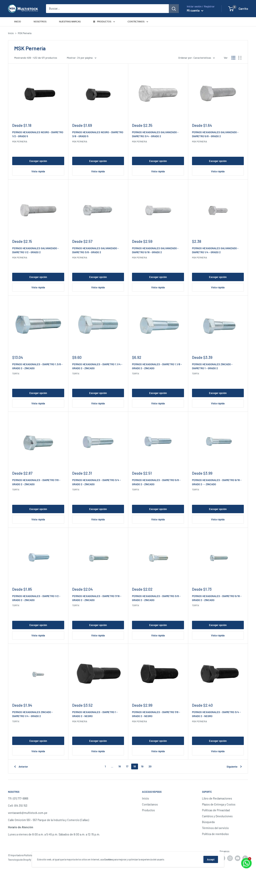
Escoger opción (38, 161)
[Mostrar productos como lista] (240, 58)
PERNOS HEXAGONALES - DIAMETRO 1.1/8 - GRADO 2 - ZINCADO (157, 366)
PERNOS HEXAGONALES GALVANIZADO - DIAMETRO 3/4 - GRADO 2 (155, 134)
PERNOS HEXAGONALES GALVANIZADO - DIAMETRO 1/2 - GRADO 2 (35, 250)
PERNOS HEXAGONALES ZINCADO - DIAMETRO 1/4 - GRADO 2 (32, 714)
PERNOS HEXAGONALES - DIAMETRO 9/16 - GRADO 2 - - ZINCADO (216, 482)
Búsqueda (208, 822)
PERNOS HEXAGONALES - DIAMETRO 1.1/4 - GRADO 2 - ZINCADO (97, 366)
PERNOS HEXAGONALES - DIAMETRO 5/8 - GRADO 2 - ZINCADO (156, 482)
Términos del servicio (215, 828)
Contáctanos (150, 804)
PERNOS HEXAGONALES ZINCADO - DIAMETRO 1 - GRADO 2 (212, 366)
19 (142, 766)
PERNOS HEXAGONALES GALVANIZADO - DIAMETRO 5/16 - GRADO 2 (155, 250)
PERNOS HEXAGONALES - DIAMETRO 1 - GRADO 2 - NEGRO (95, 714)
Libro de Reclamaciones (217, 798)
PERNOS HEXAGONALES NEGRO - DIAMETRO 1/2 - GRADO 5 (37, 134)
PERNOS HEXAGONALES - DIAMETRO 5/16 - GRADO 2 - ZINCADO (216, 598)
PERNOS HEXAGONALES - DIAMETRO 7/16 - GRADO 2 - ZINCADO (96, 598)
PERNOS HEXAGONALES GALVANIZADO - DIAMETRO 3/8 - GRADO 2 (95, 250)
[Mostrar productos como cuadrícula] (233, 58)
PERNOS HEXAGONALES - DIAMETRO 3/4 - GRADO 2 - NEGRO (216, 714)
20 (150, 766)
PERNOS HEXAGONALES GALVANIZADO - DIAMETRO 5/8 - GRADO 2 (215, 134)
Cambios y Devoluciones (217, 816)
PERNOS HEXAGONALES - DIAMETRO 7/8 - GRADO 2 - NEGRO (156, 714)
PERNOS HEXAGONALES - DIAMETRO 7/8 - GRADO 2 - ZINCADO (36, 482)
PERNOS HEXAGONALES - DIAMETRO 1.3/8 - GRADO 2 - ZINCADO (37, 366)
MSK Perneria (19, 141)
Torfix (15, 373)
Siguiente (232, 766)
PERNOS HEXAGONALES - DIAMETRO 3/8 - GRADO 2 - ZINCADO (156, 598)
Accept (210, 859)
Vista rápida (38, 171)
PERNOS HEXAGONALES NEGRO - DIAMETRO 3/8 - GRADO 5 (97, 134)
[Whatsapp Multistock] (246, 858)
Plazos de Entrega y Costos (218, 804)
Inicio (11, 33)
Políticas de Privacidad (216, 810)
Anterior (23, 766)
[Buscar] (174, 8)
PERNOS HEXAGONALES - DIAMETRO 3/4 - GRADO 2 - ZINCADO (96, 482)
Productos (148, 810)
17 (127, 766)
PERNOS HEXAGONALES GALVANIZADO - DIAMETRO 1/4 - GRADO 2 (215, 250)
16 (119, 766)
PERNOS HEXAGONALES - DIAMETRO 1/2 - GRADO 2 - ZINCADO (36, 598)
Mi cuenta (193, 10)
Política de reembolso (215, 834)
